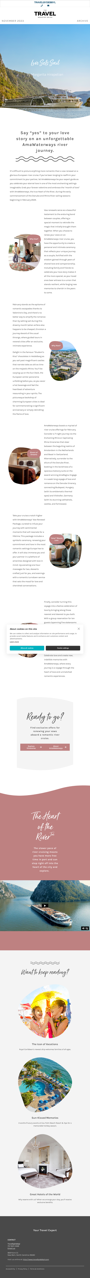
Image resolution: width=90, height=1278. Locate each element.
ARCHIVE (82, 20)
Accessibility (10, 1269)
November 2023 (13, 20)
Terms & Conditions (37, 1269)
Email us (11, 1248)
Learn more (14, 641)
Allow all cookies (27, 648)
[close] (79, 628)
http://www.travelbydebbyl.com (36, 1259)
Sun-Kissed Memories (45, 1117)
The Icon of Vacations (45, 1044)
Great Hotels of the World (45, 1194)
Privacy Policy (22, 1269)
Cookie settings (63, 648)
